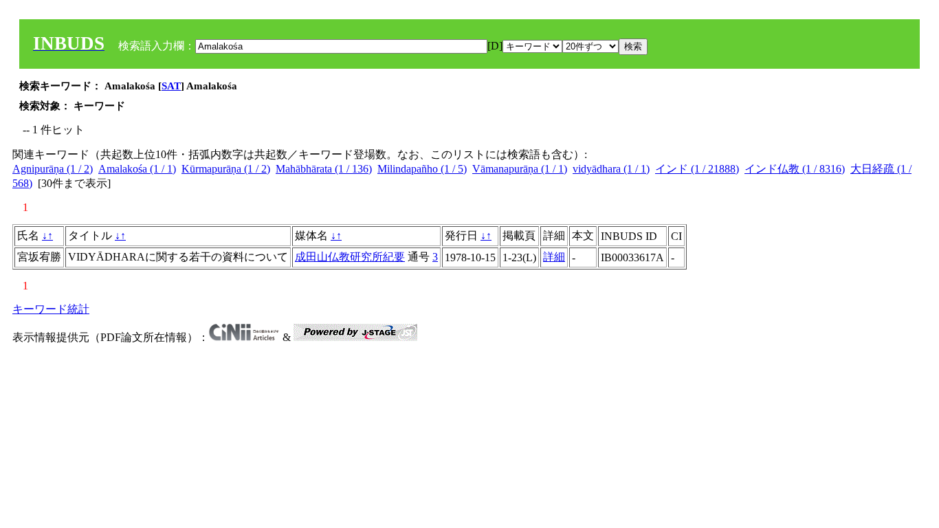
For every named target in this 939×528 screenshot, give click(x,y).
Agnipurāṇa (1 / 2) (52, 169)
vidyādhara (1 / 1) (611, 169)
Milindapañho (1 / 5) (422, 169)
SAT (171, 85)
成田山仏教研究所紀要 (350, 257)
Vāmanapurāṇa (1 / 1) (519, 169)
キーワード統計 (50, 309)
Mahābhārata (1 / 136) (324, 169)
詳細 (554, 257)
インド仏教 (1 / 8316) (794, 169)
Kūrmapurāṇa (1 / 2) (225, 169)
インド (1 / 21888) (697, 169)
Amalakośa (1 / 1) (137, 169)
